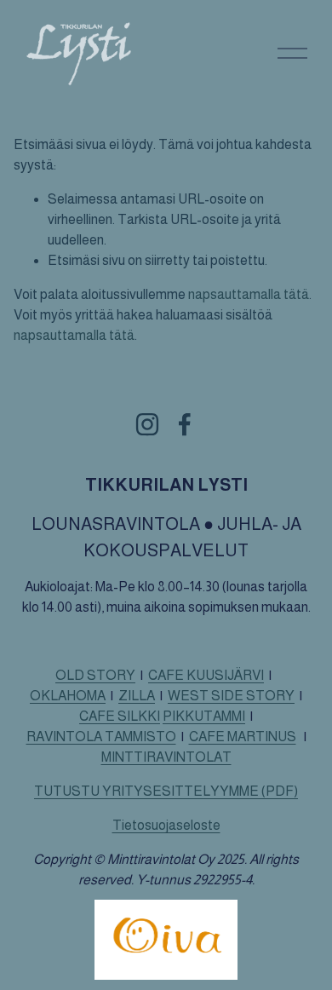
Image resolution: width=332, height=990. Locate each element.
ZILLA (136, 695)
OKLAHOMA (68, 695)
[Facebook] (185, 424)
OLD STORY (95, 675)
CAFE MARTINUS (242, 736)
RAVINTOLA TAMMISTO (101, 736)
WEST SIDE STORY (231, 695)
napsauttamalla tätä (248, 294)
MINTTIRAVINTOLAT (166, 757)
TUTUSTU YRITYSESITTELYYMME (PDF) (166, 791)
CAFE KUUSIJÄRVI (206, 675)
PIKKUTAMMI (204, 716)
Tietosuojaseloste (166, 825)
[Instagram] (147, 424)
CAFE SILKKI (119, 716)
